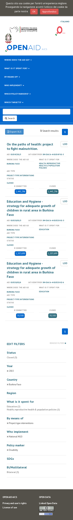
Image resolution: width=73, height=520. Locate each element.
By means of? (11, 77)
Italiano (64, 22)
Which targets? (13, 102)
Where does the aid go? (17, 60)
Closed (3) (12, 357)
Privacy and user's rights (14, 503)
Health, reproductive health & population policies (49, 165)
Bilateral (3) (13, 472)
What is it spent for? (16, 68)
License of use (10, 507)
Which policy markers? (16, 93)
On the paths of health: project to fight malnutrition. (30, 146)
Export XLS (15, 131)
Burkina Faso (13, 164)
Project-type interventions (20, 175)
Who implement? (13, 85)
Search (11, 118)
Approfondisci (49, 11)
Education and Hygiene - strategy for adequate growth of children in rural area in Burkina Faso (31, 208)
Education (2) (13, 406)
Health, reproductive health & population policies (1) (33, 409)
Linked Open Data (48, 503)
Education (44, 229)
